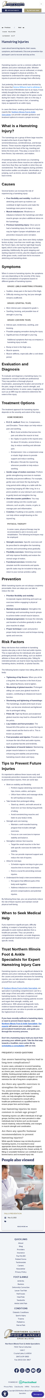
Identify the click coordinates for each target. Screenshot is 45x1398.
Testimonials (21, 1262)
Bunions (21, 1284)
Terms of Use (35, 1387)
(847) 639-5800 (34, 10)
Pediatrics (21, 1322)
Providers (21, 1249)
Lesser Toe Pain (21, 1290)
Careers (21, 1265)
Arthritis (20, 1281)
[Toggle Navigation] (41, 4)
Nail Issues (20, 1294)
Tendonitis (21, 1300)
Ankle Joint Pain (20, 1303)
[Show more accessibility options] (5, 1393)
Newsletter (20, 1269)
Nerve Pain (20, 1325)
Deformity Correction (20, 1287)
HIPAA (27, 1387)
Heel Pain (21, 1297)
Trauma (21, 1319)
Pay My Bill (20, 1256)
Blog (21, 1246)
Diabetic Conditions (21, 1312)
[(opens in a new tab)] (16, 1370)
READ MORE (21, 1226)
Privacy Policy (20, 1272)
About (20, 1243)
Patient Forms (20, 1259)
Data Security (19, 1387)
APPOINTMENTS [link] (13, 10)
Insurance (21, 1253)
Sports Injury (21, 1315)
